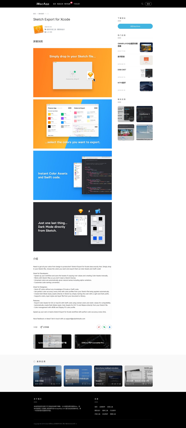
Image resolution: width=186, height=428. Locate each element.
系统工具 (110, 407)
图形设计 (97, 410)
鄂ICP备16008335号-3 (70, 424)
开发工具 (97, 414)
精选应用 (60, 4)
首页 (54, 4)
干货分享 (77, 4)
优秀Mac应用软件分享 (42, 4)
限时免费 (68, 4)
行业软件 (113, 410)
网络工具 (113, 414)
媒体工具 (105, 410)
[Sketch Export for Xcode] (72, 72)
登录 (148, 4)
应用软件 (102, 407)
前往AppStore (135, 26)
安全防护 (105, 414)
